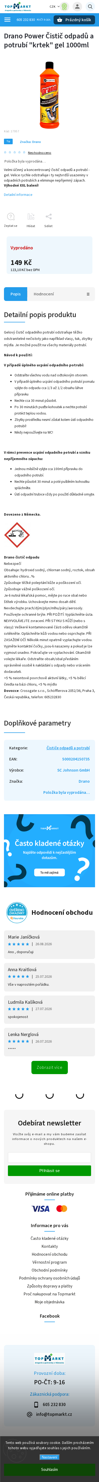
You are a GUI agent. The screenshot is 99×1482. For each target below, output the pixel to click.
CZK (53, 6)
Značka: (30, 141)
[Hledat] (90, 6)
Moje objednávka (49, 1302)
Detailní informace (18, 194)
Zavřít (79, 235)
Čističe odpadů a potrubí (68, 748)
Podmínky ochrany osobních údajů (49, 1278)
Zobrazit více (50, 1067)
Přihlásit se (49, 1170)
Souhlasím (49, 1469)
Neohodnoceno (39, 153)
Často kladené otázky (49, 1238)
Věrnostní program (49, 1262)
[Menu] (7, 20)
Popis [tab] (16, 294)
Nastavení (49, 1457)
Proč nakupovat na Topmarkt (49, 1294)
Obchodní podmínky (50, 1270)
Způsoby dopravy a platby (49, 1286)
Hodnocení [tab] (44, 294)
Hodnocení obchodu (62, 912)
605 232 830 (26, 19)
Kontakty (49, 1246)
